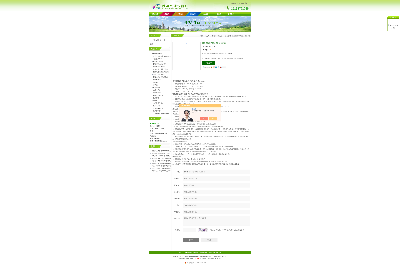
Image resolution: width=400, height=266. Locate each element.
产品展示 (208, 36)
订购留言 (208, 63)
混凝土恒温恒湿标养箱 (160, 77)
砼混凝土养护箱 (158, 61)
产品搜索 (154, 35)
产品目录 (154, 49)
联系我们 (246, 3)
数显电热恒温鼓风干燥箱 (161, 72)
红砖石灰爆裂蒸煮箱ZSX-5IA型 (163, 56)
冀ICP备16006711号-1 (214, 258)
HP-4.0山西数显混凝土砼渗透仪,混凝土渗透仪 (224, 164)
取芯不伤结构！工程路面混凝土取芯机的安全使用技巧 (169, 168)
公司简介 (188, 252)
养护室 (155, 100)
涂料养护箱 (157, 111)
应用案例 (200, 252)
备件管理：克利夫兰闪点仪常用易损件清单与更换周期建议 (171, 171)
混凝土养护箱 (157, 93)
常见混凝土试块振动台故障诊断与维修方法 (165, 156)
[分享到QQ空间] (211, 67)
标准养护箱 (157, 87)
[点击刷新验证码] (203, 230)
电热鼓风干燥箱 (158, 103)
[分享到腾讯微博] (216, 67)
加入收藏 (240, 3)
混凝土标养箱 (157, 79)
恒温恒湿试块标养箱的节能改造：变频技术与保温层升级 (170, 153)
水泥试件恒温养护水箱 (160, 69)
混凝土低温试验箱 (159, 74)
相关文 (153, 146)
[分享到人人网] (218, 67)
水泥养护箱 (157, 90)
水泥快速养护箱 (158, 108)
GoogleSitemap (183, 258)
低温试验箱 (157, 106)
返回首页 (234, 3)
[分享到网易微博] (220, 67)
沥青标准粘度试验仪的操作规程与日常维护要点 (167, 161)
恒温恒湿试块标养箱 (159, 64)
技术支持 (206, 14)
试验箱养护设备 (217, 36)
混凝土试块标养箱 (159, 66)
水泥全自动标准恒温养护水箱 (162, 113)
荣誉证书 (193, 14)
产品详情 (180, 14)
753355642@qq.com (160, 141)
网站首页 (155, 14)
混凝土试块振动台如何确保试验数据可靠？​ (165, 166)
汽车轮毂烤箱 (157, 59)
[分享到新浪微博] (214, 67)
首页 (202, 36)
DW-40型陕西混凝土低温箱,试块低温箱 (190, 164)
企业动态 (218, 14)
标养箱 (155, 82)
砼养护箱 (156, 98)
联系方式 (154, 118)
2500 (210, 49)
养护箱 (155, 85)
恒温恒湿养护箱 (158, 95)
